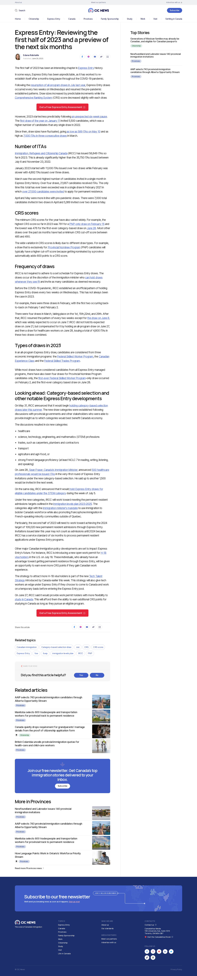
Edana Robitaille (31, 55)
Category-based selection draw (56, 647)
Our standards (107, 928)
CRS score (98, 647)
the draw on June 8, (98, 318)
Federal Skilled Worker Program (75, 356)
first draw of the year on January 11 (40, 120)
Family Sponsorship (110, 18)
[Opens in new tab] (147, 951)
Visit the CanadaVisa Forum (159, 937)
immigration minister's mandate (60, 508)
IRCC (80, 653)
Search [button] (22, 10)
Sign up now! (74, 901)
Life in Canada (64, 953)
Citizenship (34, 18)
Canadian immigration (27, 647)
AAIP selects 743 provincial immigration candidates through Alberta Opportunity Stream (155, 70)
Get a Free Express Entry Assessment (60, 107)
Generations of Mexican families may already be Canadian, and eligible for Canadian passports (154, 40)
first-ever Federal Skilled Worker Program (62, 378)
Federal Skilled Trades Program (62, 361)
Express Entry (53, 18)
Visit (155, 18)
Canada (71, 18)
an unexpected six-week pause (89, 116)
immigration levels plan (62, 653)
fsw (36, 653)
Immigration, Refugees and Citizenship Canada (41, 153)
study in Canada (24, 599)
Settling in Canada (173, 18)
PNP (90, 653)
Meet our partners (109, 939)
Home (18, 18)
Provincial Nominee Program (64, 247)
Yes (81, 675)
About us (105, 925)
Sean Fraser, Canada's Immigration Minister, (53, 470)
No (97, 675)
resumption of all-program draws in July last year (58, 85)
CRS (86, 647)
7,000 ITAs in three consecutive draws (45, 135)
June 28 (91, 228)
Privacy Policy (176, 969)
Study (129, 18)
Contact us (150, 925)
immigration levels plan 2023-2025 (72, 504)
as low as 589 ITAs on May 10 (83, 131)
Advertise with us (108, 942)
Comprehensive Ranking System (33, 97)
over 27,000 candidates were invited (43, 191)
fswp (45, 653)
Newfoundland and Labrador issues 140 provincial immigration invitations (155, 55)
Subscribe (174, 10)
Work (142, 18)
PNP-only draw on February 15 (86, 224)
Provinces (88, 18)
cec (78, 647)
